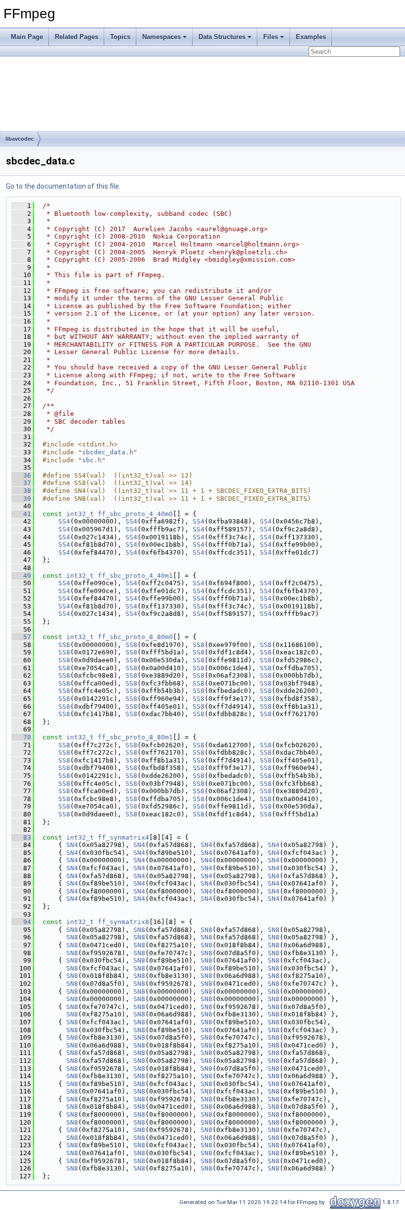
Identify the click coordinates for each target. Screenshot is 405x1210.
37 (21, 482)
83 (21, 837)
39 (21, 498)
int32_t (80, 514)
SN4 (72, 844)
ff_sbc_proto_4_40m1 (135, 575)
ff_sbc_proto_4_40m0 (135, 514)
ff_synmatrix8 (123, 922)
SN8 (72, 929)
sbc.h (92, 460)
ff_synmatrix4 (123, 837)
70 (21, 737)
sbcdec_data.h (107, 452)
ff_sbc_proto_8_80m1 (135, 737)
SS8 (64, 644)
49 (21, 575)
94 (21, 922)
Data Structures (222, 36)
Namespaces (161, 36)
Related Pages (76, 36)
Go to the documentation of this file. (63, 186)
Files (270, 36)
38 (21, 490)
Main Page (27, 36)
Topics (120, 36)
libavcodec (19, 139)
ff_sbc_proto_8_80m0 (135, 637)
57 (21, 637)
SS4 (64, 521)
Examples (311, 36)
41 (21, 514)
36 (21, 475)
